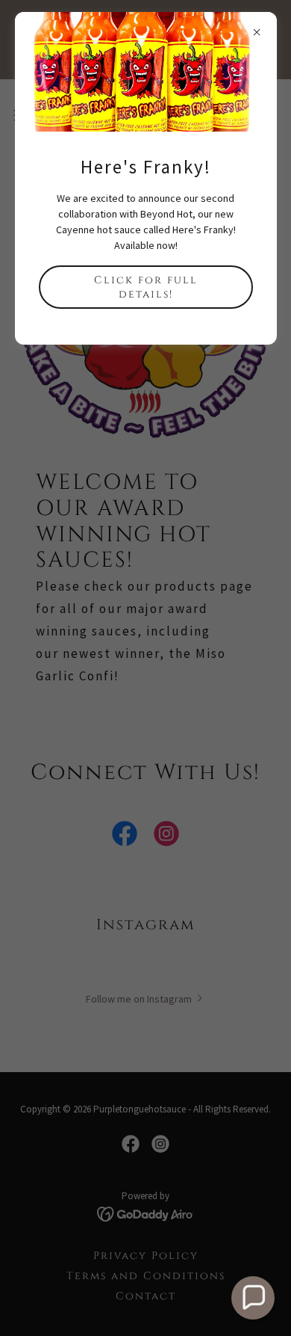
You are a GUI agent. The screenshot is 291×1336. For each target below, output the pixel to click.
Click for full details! (146, 287)
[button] (253, 1298)
